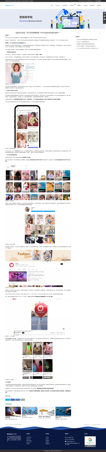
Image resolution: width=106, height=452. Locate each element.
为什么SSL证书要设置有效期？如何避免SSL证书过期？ (87, 39)
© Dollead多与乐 (47, 450)
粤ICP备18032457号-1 (58, 450)
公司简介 (47, 437)
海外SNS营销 (28, 440)
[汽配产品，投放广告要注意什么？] (46, 411)
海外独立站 (28, 438)
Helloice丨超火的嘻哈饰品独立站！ (83, 41)
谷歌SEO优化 (28, 437)
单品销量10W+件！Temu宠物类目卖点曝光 (92, 424)
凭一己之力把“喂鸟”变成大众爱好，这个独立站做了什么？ (88, 48)
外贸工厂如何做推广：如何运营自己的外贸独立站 (86, 46)
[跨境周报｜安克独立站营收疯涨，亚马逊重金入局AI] (30, 410)
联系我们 (28, 443)
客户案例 (47, 440)
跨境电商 (18, 42)
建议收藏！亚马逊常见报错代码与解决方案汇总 (86, 43)
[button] (7, 400)
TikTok (48, 159)
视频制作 (47, 442)
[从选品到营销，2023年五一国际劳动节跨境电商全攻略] (13, 411)
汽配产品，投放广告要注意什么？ (45, 416)
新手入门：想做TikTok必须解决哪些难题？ (14, 424)
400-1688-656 (82, 0)
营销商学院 (48, 443)
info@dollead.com (90, 0)
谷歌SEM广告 (28, 442)
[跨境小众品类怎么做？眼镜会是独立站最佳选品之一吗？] (63, 411)
